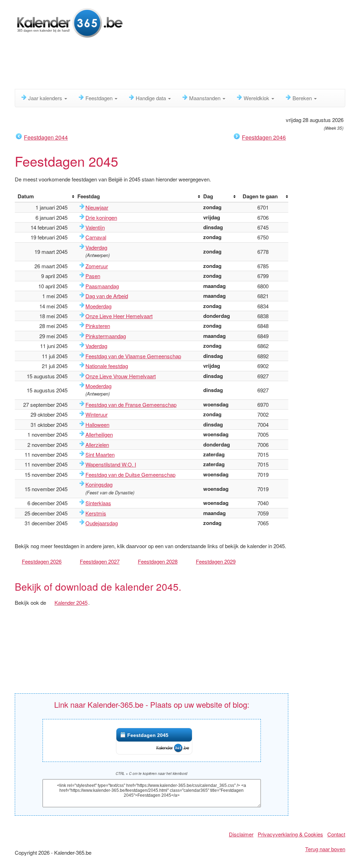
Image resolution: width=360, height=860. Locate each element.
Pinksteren (97, 325)
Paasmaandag (102, 286)
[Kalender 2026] (69, 22)
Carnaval (95, 237)
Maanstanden (205, 98)
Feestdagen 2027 (100, 561)
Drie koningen (101, 217)
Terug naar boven (325, 849)
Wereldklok (257, 98)
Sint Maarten (100, 454)
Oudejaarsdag (101, 523)
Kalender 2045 (71, 602)
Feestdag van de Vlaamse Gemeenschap (133, 356)
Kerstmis (95, 513)
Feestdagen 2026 (42, 561)
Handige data (151, 98)
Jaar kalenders (46, 98)
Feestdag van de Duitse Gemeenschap (130, 474)
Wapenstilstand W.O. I (110, 464)
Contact (336, 834)
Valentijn (95, 227)
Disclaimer (241, 834)
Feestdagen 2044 (46, 137)
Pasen (92, 276)
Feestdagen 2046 (264, 137)
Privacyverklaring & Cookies (290, 834)
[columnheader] (45, 196)
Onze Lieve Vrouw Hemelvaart (120, 376)
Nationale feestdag (106, 366)
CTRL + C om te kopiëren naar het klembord (151, 773)
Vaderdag (96, 247)
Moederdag (98, 306)
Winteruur (96, 414)
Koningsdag (98, 484)
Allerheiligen (99, 434)
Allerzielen (97, 444)
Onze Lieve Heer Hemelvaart (119, 316)
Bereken (302, 98)
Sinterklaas (98, 503)
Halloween (97, 424)
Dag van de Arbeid (106, 296)
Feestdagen (99, 98)
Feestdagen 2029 (216, 561)
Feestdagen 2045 (147, 735)
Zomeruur (96, 266)
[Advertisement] (185, 65)
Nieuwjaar (96, 207)
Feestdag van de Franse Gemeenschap (130, 404)
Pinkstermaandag (105, 336)
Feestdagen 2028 (158, 561)
